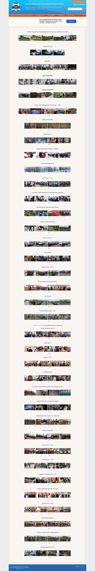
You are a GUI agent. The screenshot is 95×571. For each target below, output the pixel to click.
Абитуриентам (51, 15)
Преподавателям (40, 15)
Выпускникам (71, 15)
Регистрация (81, 4)
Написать (71, 21)
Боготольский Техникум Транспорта (45, 4)
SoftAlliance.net (82, 566)
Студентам (61, 15)
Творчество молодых (38, 325)
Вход (75, 4)
